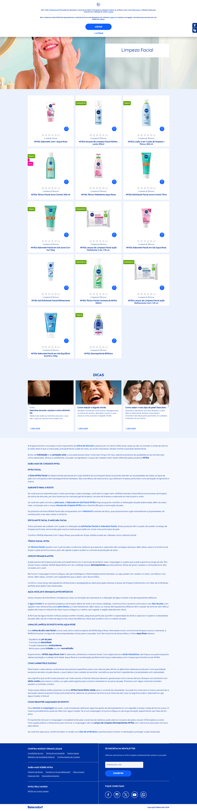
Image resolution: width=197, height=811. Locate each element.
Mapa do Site (33, 776)
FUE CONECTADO (114, 786)
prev (29, 406)
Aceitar (98, 27)
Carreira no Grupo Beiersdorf (57, 772)
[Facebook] (108, 794)
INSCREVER (118, 773)
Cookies (110, 12)
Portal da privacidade (55, 753)
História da (35, 772)
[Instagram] (117, 794)
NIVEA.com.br (54, 10)
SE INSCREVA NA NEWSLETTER (120, 748)
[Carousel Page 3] (100, 378)
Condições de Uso (35, 753)
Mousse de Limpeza (69, 505)
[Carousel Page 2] (98, 378)
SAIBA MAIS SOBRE (40, 767)
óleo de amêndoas (88, 732)
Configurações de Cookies (68, 757)
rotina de (85, 446)
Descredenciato (50, 776)
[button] (66, 129)
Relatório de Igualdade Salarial (41, 757)
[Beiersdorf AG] (35, 807)
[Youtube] (134, 794)
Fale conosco (78, 772)
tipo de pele (157, 603)
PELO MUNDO (38, 787)
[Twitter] (126, 794)
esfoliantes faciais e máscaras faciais (99, 526)
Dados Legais (73, 753)
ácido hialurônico (131, 654)
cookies (112, 17)
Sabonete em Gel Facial (81, 502)
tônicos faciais (38, 547)
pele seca (59, 502)
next (168, 406)
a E (87, 511)
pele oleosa (63, 606)
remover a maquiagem (43, 708)
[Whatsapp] (143, 794)
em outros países (38, 791)
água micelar (36, 603)
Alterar (99, 33)
